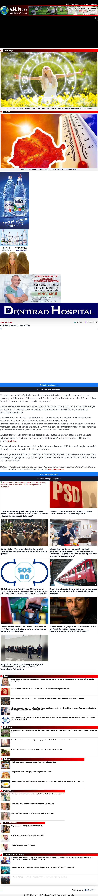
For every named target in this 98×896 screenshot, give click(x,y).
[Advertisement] (49, 35)
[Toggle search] (95, 18)
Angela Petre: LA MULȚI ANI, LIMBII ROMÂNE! (27, 826)
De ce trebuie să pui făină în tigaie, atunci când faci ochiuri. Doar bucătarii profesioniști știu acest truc (47, 781)
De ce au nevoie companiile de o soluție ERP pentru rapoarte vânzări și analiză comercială (43, 867)
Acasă (2, 322)
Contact (94, 4)
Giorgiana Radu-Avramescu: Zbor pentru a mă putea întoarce (33, 813)
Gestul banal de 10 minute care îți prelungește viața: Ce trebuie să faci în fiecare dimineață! (43, 740)
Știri (6, 322)
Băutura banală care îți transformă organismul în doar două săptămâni (36, 749)
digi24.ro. (12, 440)
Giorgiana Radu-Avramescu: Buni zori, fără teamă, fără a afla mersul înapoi (37, 794)
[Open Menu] (1, 18)
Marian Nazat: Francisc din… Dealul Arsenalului (28, 835)
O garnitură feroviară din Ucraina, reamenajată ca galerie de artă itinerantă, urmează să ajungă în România (73, 591)
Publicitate (75, 4)
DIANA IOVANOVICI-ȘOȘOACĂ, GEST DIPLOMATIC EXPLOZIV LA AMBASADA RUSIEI (39, 877)
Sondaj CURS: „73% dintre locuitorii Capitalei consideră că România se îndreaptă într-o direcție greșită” (24, 551)
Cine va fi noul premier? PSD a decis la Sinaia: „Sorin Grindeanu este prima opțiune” (71, 512)
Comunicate (85, 4)
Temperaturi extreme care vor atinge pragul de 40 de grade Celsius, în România (49, 169)
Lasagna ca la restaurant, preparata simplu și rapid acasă (31, 772)
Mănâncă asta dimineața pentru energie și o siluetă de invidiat (33, 762)
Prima (10, 322)
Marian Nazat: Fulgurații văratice (23, 845)
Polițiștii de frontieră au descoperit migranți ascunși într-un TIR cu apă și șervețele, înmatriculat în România (22, 666)
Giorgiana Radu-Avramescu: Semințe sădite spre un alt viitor (32, 803)
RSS (67, 4)
